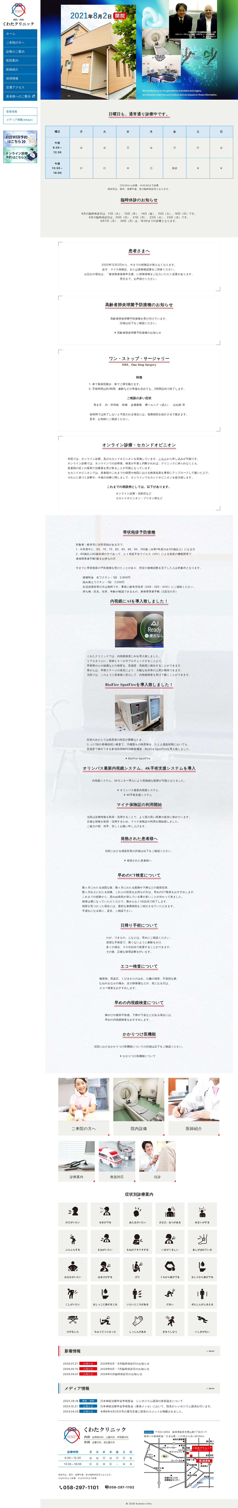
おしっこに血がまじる (105, 1304)
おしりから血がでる (202, 1277)
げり (137, 1277)
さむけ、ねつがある (170, 1222)
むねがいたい (105, 1249)
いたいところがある (138, 1304)
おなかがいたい (72, 1277)
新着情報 (11, 111)
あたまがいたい (137, 1222)
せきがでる (105, 1222)
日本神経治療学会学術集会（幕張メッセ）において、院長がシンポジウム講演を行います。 (156, 1406)
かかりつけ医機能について (139, 1056)
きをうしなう (170, 1331)
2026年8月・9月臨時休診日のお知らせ (125, 1363)
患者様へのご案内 (18, 96)
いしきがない (202, 1331)
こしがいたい (73, 1304)
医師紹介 (12, 69)
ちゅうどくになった (105, 1331)
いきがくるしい (170, 1249)
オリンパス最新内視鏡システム (139, 790)
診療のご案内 (15, 51)
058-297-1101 (81, 1487)
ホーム (10, 33)
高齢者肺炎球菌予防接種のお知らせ (139, 332)
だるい (170, 1304)
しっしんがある (137, 1331)
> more (211, 1350)
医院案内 (12, 60)
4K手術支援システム (139, 794)
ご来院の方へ (15, 42)
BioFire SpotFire (139, 758)
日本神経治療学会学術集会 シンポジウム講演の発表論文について (141, 1401)
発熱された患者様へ (139, 860)
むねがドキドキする (138, 1249)
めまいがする (202, 1222)
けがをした (73, 1331)
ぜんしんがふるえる (202, 1304)
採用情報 (12, 78)
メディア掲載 (19, 119)
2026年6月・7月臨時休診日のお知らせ (124, 1368)
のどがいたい (73, 1222)
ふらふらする (73, 1249)
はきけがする (105, 1277)
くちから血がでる (170, 1277)
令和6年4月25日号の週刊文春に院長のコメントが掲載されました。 (142, 1411)
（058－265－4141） (157, 586)
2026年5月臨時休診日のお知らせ (121, 1374)
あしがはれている (202, 1249)
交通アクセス (15, 87)
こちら (163, 458)
